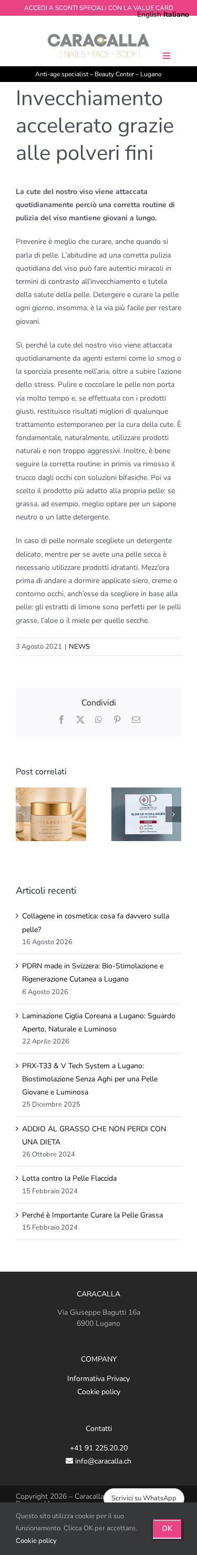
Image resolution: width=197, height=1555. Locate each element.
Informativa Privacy (98, 1379)
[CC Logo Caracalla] (99, 35)
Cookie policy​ (36, 1541)
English (149, 14)
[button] (24, 814)
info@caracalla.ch (102, 1461)
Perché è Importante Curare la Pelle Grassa (92, 1215)
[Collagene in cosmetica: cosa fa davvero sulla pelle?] (51, 792)
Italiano (176, 14)
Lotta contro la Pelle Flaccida (69, 1178)
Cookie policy (98, 1392)
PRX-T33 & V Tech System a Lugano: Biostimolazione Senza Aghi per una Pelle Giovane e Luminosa (90, 1079)
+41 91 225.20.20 (99, 1448)
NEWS (79, 646)
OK (167, 1528)
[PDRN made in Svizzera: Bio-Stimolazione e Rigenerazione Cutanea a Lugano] (146, 792)
